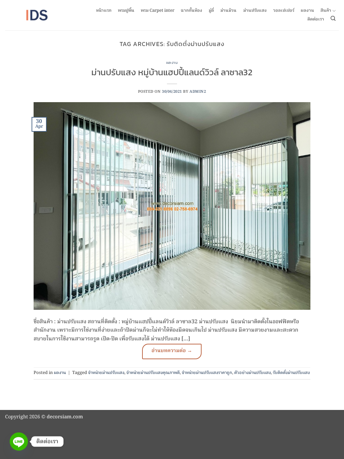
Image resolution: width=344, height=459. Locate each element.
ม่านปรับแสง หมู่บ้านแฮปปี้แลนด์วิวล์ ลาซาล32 (171, 72)
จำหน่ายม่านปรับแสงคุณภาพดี (153, 372)
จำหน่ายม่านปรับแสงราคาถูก (207, 372)
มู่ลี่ (211, 10)
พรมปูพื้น (126, 10)
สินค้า (325, 11)
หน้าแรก (104, 10)
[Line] (19, 441)
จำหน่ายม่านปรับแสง (106, 372)
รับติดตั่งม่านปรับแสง (291, 372)
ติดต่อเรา (315, 19)
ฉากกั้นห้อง (191, 10)
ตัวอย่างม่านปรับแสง (252, 372)
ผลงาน (307, 10)
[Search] (333, 18)
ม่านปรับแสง (255, 10)
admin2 (197, 92)
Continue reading (172, 351)
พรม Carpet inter (157, 10)
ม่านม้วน (228, 10)
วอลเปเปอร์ (283, 10)
